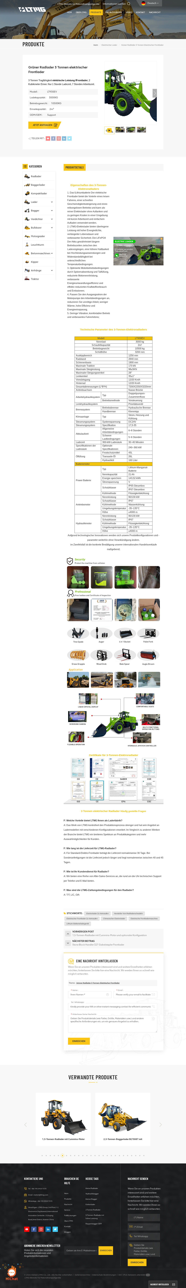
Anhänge (36, 270)
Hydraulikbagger (92, 1194)
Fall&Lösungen (113, 12)
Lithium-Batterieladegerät (78, 924)
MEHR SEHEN (61, 1142)
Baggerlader (38, 184)
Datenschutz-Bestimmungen (104, 1275)
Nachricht (155, 12)
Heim (69, 12)
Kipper (34, 261)
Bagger (35, 210)
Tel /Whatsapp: (77, 1002)
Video (129, 12)
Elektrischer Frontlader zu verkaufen (82, 918)
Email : (120, 990)
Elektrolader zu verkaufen (97, 913)
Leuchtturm (37, 244)
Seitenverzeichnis (82, 1275)
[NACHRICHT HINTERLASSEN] (173, 1284)
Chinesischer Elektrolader (114, 918)
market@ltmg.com (41, 1195)
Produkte (96, 12)
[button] (155, 93)
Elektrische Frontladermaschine (144, 918)
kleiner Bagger (91, 1199)
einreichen (106, 1250)
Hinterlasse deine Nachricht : (84, 1014)
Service (67, 1210)
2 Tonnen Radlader (93, 1210)
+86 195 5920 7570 (38, 1189)
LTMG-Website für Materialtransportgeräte (78, 4)
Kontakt (140, 12)
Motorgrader (38, 236)
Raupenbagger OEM (94, 1224)
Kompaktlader (39, 193)
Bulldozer (36, 227)
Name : (74, 990)
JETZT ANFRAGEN (43, 125)
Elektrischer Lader (109, 45)
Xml (120, 1275)
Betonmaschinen (40, 253)
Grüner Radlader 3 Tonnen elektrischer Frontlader (98, 983)
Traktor (35, 279)
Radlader (36, 176)
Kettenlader (90, 1204)
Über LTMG (81, 12)
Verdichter (37, 219)
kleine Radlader (92, 1188)
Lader (34, 202)
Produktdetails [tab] (75, 167)
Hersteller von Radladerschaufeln (128, 913)
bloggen (67, 1232)
